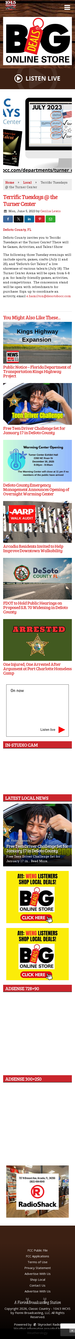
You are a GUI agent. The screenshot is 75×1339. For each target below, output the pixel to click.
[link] (17, 229)
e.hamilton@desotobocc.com (48, 296)
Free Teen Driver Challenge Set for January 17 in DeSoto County (37, 848)
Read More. (39, 861)
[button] (67, 7)
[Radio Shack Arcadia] (37, 1191)
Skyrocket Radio (49, 1324)
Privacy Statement (37, 1268)
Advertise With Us (38, 1274)
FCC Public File (38, 1250)
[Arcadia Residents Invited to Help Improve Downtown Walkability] (37, 522)
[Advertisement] (37, 41)
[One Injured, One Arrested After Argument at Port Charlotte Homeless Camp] (37, 640)
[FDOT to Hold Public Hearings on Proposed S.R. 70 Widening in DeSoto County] (37, 579)
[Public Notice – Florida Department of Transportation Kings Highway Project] (37, 343)
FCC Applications (37, 1256)
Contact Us (37, 1285)
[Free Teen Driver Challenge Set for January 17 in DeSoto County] (37, 404)
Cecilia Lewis (50, 211)
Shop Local (37, 1279)
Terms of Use (38, 1262)
